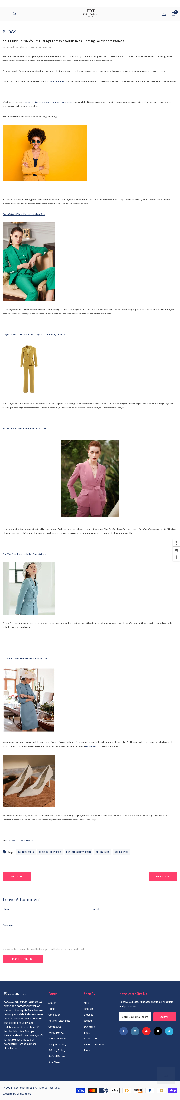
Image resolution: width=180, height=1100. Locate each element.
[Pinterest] (146, 1031)
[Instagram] (135, 1031)
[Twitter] (169, 1031)
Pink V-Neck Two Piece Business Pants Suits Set (25, 428)
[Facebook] (123, 1031)
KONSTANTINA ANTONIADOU (19, 840)
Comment (8, 925)
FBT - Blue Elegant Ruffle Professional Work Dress (26, 658)
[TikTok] (158, 1031)
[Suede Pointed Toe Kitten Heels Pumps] (90, 781)
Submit (165, 1016)
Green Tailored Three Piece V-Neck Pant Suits (24, 214)
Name (6, 909)
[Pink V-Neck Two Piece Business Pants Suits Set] (90, 479)
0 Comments (46, 47)
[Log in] (164, 14)
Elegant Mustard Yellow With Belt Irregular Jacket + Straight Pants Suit (35, 334)
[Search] (15, 14)
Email (96, 909)
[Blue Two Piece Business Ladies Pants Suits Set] (90, 588)
